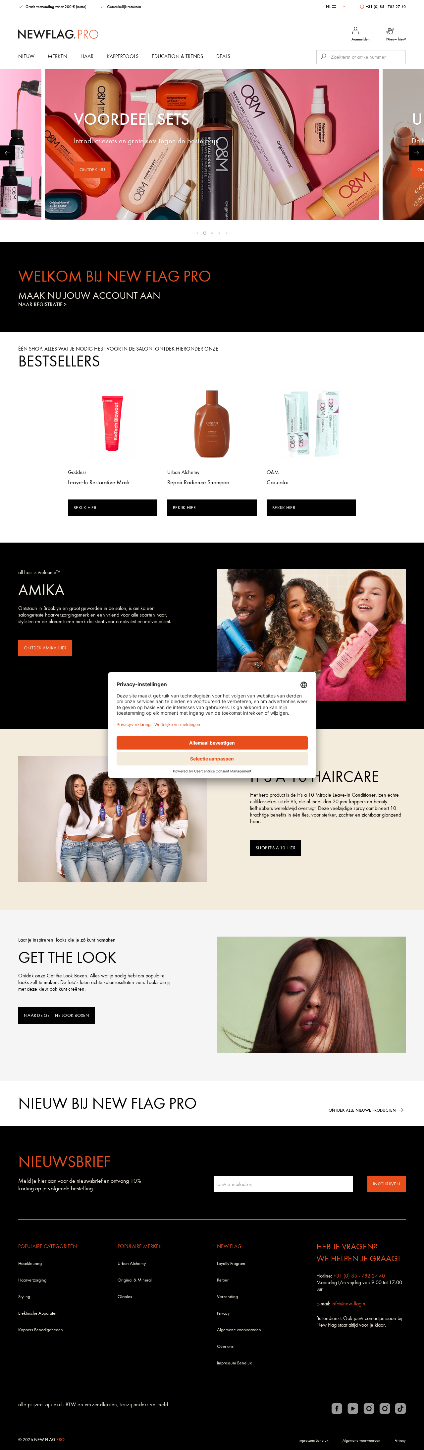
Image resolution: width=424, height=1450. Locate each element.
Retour (223, 1280)
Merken (57, 56)
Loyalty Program (231, 1263)
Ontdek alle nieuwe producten (362, 1110)
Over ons (225, 1346)
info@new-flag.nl (349, 1303)
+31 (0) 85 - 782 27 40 (385, 6)
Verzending (227, 1296)
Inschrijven (386, 1184)
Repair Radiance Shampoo (198, 482)
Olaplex (125, 1296)
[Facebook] (337, 1408)
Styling (24, 1296)
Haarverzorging (32, 1280)
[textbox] (336, 6)
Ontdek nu (92, 169)
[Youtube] (352, 1408)
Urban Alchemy (132, 1263)
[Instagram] (368, 1408)
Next (416, 152)
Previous (7, 152)
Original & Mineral (135, 1280)
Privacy (223, 1313)
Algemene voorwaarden (239, 1330)
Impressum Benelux (234, 1363)
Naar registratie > (42, 304)
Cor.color (278, 482)
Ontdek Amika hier (45, 648)
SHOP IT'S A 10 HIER (275, 848)
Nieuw (26, 56)
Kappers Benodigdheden (40, 1330)
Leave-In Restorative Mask (99, 482)
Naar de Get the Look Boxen (56, 1015)
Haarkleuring (30, 1263)
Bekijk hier (85, 507)
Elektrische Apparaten (38, 1313)
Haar (86, 56)
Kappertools (122, 56)
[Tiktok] (400, 1408)
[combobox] (336, 6)
